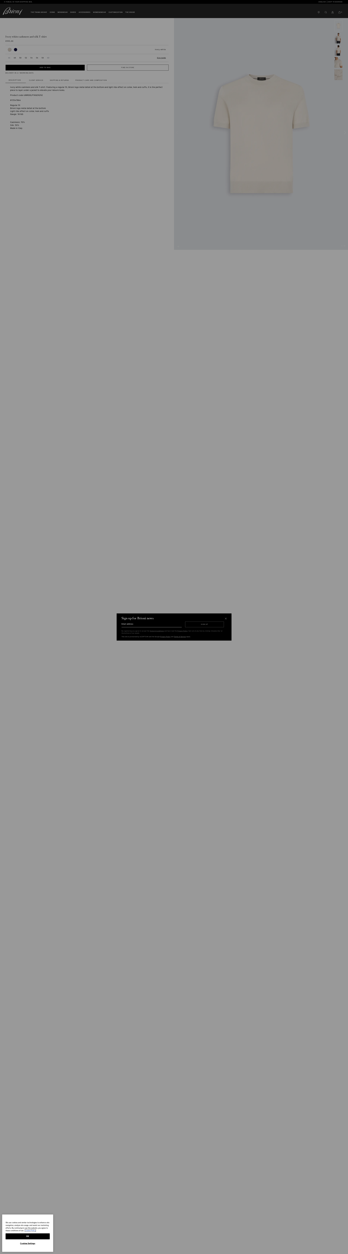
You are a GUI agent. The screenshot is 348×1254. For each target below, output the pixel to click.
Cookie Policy (30, 1231)
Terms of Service (180, 637)
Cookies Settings (27, 1243)
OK (27, 1236)
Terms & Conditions (157, 631)
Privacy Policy (182, 631)
